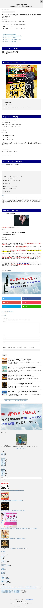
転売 (2, 573)
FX (1, 557)
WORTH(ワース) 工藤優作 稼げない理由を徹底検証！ (20, 359)
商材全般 (10, 311)
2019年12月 (3, 459)
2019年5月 (3, 466)
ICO (2, 558)
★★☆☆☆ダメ (6, 311)
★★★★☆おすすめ (5, 578)
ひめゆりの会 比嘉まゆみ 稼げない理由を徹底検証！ (11, 590)
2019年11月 (3, 460)
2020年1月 (3, 458)
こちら (10, 270)
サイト (4, 342)
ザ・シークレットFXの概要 (9, 34)
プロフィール (23, 599)
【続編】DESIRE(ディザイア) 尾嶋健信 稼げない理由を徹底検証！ (16, 399)
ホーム (11, 599)
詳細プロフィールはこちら (21, 448)
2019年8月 (3, 463)
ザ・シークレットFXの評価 (9, 41)
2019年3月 (3, 469)
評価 (13, 311)
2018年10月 (3, 474)
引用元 (3, 195)
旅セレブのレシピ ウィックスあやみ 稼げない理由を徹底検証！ (22, 367)
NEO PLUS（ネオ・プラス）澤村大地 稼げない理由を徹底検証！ (22, 391)
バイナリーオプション (5, 565)
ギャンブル (3, 564)
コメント (4, 321)
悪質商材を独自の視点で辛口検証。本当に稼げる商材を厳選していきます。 (21, 603)
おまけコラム (3, 553)
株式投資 (3, 572)
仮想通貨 (3, 569)
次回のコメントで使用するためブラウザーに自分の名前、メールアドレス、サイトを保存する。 (19, 347)
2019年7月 (3, 464)
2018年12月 (3, 472)
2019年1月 (3, 471)
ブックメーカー (4, 566)
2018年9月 (3, 475)
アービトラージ (4, 562)
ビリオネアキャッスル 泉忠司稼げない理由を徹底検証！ (20, 383)
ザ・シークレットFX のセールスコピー (12, 36)
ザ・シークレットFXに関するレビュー (12, 39)
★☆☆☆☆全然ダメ (5, 582)
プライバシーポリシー (17, 599)
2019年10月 (3, 461)
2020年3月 (3, 455)
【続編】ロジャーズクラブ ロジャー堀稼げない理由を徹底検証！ (15, 400)
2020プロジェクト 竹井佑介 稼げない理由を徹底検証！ (20, 375)
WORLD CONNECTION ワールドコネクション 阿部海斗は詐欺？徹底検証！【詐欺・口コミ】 (18, 586)
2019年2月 (3, 470)
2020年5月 (3, 453)
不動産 (2, 568)
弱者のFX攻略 (3, 574)
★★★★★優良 (4, 577)
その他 (2, 560)
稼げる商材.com (21, 5)
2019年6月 (3, 465)
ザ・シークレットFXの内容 (9, 37)
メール (4, 338)
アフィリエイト (4, 561)
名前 (4, 335)
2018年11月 (3, 473)
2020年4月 (3, 454)
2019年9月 (3, 462)
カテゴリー (3, 551)
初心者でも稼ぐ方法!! (29, 599)
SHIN (5, 315)
